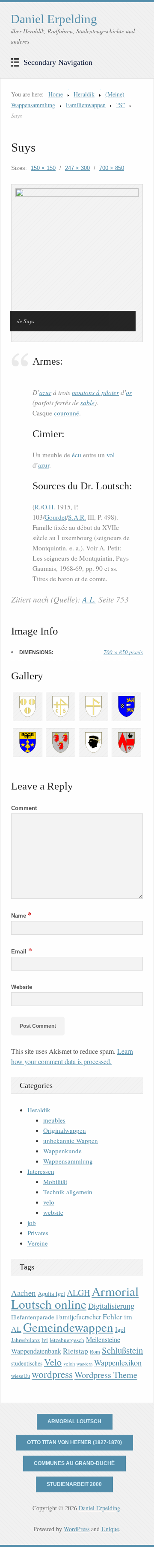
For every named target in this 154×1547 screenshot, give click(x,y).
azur (45, 392)
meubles (54, 1120)
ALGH (78, 1292)
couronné (66, 413)
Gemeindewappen (68, 1327)
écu (76, 454)
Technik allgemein (67, 1191)
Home (55, 94)
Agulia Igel (51, 1294)
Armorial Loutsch (74, 1421)
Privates (37, 1232)
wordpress (52, 1374)
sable (87, 402)
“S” (120, 105)
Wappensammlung (68, 1161)
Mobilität (55, 1181)
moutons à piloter (95, 392)
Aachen (23, 1292)
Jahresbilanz (25, 1340)
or (129, 392)
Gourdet (55, 517)
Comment (24, 808)
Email (21, 951)
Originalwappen (64, 1130)
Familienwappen (86, 105)
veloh (69, 1363)
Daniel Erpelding (54, 19)
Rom (95, 1351)
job (31, 1222)
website (53, 1212)
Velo (53, 1362)
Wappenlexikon (118, 1362)
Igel (120, 1329)
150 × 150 (43, 168)
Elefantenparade (32, 1317)
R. (38, 507)
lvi (44, 1340)
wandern (84, 1364)
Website (21, 987)
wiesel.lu (20, 1376)
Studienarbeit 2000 (74, 1484)
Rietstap (75, 1351)
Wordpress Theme (105, 1374)
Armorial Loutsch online (75, 1297)
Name (21, 915)
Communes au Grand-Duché (74, 1463)
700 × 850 (111, 168)
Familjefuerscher (78, 1317)
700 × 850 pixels (123, 652)
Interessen (40, 1171)
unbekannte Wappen (70, 1140)
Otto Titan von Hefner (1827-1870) (74, 1442)
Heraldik (84, 94)
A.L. (89, 599)
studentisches (26, 1363)
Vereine (37, 1243)
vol (111, 454)
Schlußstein (122, 1350)
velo (48, 1202)
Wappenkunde (62, 1150)
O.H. (48, 507)
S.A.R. (77, 517)
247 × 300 (77, 168)
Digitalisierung (111, 1306)
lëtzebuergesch (67, 1340)
